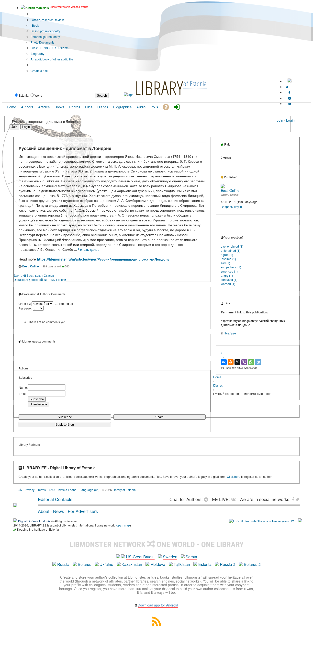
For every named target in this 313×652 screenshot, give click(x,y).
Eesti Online (30, 266)
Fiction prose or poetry (45, 31)
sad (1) (225, 263)
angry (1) (227, 275)
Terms (42, 490)
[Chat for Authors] (289, 98)
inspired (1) (228, 259)
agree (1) (227, 254)
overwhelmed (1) (232, 246)
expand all (66, 303)
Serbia (191, 557)
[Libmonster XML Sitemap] (156, 624)
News (58, 511)
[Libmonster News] (287, 87)
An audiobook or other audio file (52, 59)
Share (159, 417)
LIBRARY (158, 88)
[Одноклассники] (231, 362)
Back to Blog (65, 424)
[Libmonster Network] (263, 521)
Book (35, 25)
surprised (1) (229, 271)
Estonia (205, 564)
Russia (63, 564)
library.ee (230, 333)
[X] (237, 362)
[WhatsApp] (251, 362)
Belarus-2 (252, 564)
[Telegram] (258, 362)
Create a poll (39, 71)
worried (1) (228, 284)
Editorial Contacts (55, 499)
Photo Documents (42, 42)
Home (217, 377)
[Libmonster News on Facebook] (289, 92)
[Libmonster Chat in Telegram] (207, 499)
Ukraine (106, 564)
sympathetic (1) (231, 267)
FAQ (52, 490)
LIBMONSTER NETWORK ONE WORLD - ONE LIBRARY (156, 544)
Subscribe (65, 417)
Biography (37, 53)
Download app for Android (158, 605)
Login (290, 120)
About (43, 511)
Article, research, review (47, 20)
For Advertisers (83, 511)
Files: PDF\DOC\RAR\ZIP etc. (50, 48)
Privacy (29, 490)
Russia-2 (227, 564)
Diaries (218, 385)
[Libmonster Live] (289, 104)
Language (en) (90, 490)
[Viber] (244, 362)
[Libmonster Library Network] (300, 521)
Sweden (170, 557)
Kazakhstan (132, 564)
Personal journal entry (45, 36)
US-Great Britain (140, 557)
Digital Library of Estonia (34, 521)
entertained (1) (230, 250)
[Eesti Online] (223, 186)
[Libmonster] (15, 505)
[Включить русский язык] (289, 81)
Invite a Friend (67, 490)
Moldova (157, 564)
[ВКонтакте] (224, 362)
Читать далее (89, 249)
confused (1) (229, 279)
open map (123, 525)
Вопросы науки (231, 207)
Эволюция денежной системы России (40, 279)
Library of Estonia (124, 490)
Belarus (84, 564)
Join (280, 120)
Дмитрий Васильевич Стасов (34, 275)
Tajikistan (182, 564)
